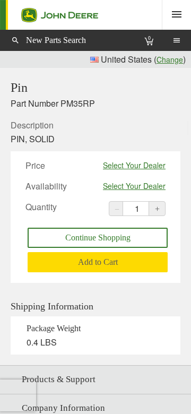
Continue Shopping (98, 237)
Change (170, 59)
